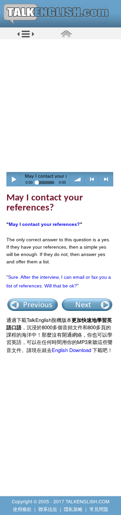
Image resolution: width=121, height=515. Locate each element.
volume (77, 179)
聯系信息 (47, 509)
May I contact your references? (44, 224)
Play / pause (13, 179)
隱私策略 (73, 509)
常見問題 (98, 509)
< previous (91, 179)
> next (106, 179)
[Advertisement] (60, 105)
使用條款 (22, 509)
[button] (26, 36)
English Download (71, 349)
